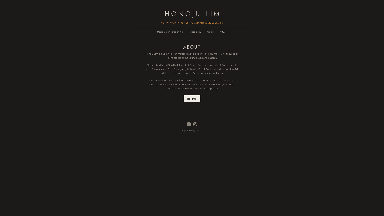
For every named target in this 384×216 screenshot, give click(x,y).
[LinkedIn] (189, 124)
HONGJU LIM (193, 14)
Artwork (210, 32)
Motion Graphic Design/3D (170, 32)
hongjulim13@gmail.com (192, 130)
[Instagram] (195, 124)
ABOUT (223, 32)
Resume (191, 99)
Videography (195, 32)
